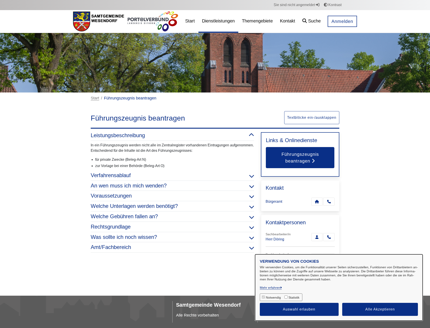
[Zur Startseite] (98, 21)
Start (95, 98)
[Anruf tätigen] (329, 202)
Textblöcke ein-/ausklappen (311, 117)
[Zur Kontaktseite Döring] (316, 237)
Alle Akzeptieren (380, 309)
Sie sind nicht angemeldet (295, 5)
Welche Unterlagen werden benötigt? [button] (134, 206)
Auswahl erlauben (299, 309)
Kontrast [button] (334, 5)
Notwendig (273, 297)
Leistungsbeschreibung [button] (118, 135)
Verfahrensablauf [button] (111, 175)
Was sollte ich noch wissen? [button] (124, 237)
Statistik (293, 297)
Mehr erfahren (270, 287)
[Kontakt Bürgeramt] (316, 202)
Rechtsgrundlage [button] (111, 227)
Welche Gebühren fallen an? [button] (124, 216)
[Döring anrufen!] (329, 237)
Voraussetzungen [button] (111, 196)
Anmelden (342, 21)
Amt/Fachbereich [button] (111, 247)
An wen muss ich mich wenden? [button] (129, 186)
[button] (311, 21)
